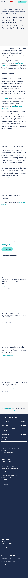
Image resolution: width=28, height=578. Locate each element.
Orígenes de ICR (6, 450)
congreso (5, 98)
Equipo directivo (6, 461)
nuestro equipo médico (13, 410)
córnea (21, 105)
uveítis (3, 108)
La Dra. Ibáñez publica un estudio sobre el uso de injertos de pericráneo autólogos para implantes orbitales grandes (13, 349)
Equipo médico (5, 459)
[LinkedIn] (2, 555)
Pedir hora (8, 249)
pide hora (11, 408)
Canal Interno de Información (8, 574)
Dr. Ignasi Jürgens (6, 244)
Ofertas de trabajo (6, 477)
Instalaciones (5, 457)
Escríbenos (5, 408)
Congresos (4, 286)
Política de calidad (6, 570)
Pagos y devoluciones (7, 548)
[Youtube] (14, 555)
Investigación (5, 471)
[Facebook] (11, 555)
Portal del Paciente (6, 545)
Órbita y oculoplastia (7, 355)
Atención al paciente (7, 543)
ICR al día (4, 479)
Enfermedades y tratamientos (9, 468)
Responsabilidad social (7, 473)
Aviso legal (4, 564)
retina (8, 108)
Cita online (23, 1)
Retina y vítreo (12, 388)
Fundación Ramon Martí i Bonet (10, 475)
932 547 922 (4, 1)
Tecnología (4, 454)
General (11, 286)
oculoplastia (21, 106)
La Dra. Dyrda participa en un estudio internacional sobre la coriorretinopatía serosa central (14, 384)
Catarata (3, 388)
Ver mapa (24, 417)
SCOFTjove (16, 52)
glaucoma (15, 106)
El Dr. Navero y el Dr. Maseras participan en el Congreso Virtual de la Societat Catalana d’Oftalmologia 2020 (13, 280)
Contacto (4, 541)
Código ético (4, 572)
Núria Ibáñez (14, 67)
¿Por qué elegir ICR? (7, 452)
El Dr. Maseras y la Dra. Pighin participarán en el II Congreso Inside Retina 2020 (13, 315)
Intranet (3, 568)
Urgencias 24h (12, 1)
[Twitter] (5, 555)
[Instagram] (8, 555)
